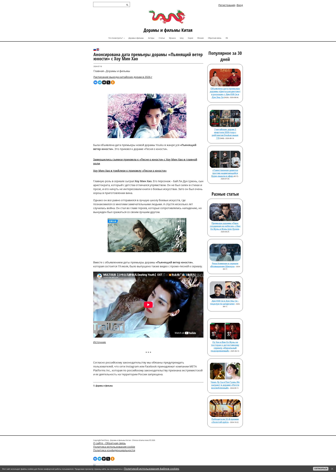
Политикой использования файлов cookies (151, 468)
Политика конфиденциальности (114, 450)
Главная (98, 71)
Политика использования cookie (114, 446)
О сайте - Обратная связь (109, 443)
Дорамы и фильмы (118, 71)
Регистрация (226, 5)
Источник (99, 342)
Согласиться (320, 469)
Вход (240, 5)
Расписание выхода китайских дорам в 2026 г (122, 77)
